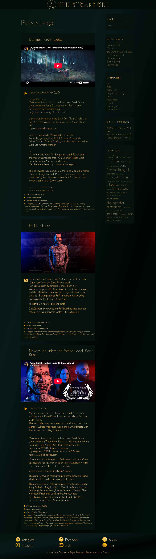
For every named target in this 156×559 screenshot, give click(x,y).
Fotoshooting (71, 332)
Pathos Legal (61, 209)
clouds (122, 162)
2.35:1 (35, 204)
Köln (78, 332)
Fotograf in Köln (38, 518)
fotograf (61, 332)
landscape (122, 189)
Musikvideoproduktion (32, 334)
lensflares (63, 520)
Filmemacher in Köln (73, 515)
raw (68, 209)
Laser (109, 97)
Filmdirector (60, 515)
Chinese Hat (113, 65)
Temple (116, 217)
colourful (116, 166)
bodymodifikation (40, 332)
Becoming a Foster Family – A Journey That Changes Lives (119, 55)
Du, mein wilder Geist (45, 40)
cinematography (48, 515)
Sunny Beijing (113, 62)
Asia (115, 157)
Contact (106, 553)
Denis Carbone (41, 206)
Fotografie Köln (120, 174)
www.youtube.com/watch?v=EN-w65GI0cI (57, 312)
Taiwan (129, 214)
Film (35, 201)
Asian (120, 157)
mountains (110, 196)
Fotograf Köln (112, 181)
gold (130, 181)
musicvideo (33, 209)
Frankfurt (49, 518)
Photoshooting (126, 207)
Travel (110, 103)
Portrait (55, 334)
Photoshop (109, 211)
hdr (107, 185)
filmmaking (28, 518)
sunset (123, 214)
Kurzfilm (70, 206)
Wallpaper (117, 221)
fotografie (111, 174)
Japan (112, 185)
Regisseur (86, 334)
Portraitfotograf (65, 334)
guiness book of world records (65, 518)
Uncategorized (114, 106)
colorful (109, 166)
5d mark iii (45, 204)
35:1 (39, 204)
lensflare (56, 520)
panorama (112, 199)
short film (82, 209)
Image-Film (112, 90)
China (115, 161)
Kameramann (84, 518)
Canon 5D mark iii (78, 204)
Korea (127, 185)
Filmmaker (62, 206)
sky (114, 211)
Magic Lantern (79, 206)
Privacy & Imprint (93, 553)
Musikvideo (42, 201)
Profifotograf (77, 334)
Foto (36, 329)
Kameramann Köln (31, 520)
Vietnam (110, 221)
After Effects (55, 204)
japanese (120, 185)
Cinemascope (29, 206)
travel (121, 217)
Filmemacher (53, 206)
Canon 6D (37, 515)
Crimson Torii (113, 45)
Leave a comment (33, 198)
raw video (74, 209)
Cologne (128, 162)
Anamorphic (65, 204)
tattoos (34, 337)
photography (114, 207)
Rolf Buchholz (39, 226)
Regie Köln (43, 526)
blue (123, 157)
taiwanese (110, 217)
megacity (124, 192)
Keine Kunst (43, 520)
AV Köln (111, 49)
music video (58, 523)
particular (51, 209)
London (119, 192)
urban (126, 217)
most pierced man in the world (41, 523)
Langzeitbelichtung (115, 93)
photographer (115, 203)
